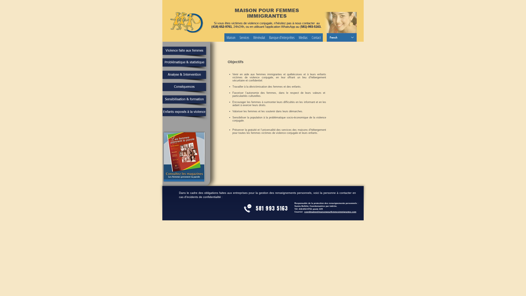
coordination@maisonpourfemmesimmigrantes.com (330, 212)
